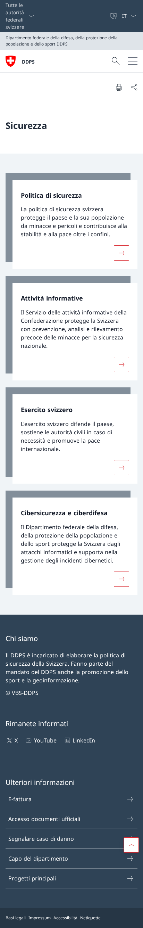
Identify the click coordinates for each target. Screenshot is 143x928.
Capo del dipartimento (38, 858)
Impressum (39, 918)
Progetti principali (32, 878)
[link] (71, 221)
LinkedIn (84, 740)
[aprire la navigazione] (132, 61)
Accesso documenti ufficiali (44, 819)
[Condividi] (134, 87)
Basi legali (16, 918)
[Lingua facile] (114, 16)
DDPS (28, 61)
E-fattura (20, 799)
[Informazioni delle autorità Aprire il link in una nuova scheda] (106, 16)
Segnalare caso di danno (41, 839)
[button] (131, 845)
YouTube (45, 740)
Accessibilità (65, 918)
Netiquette (90, 918)
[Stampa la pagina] (118, 87)
